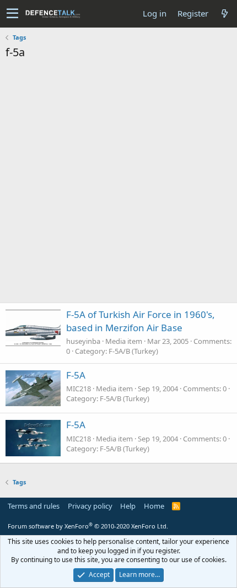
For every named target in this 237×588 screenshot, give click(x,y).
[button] (12, 14)
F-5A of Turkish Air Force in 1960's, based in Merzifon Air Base (140, 321)
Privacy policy (90, 506)
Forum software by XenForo (88, 526)
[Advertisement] (118, 184)
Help (128, 506)
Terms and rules (34, 506)
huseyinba (83, 341)
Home (154, 506)
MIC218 (78, 388)
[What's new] (224, 13)
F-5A (75, 375)
